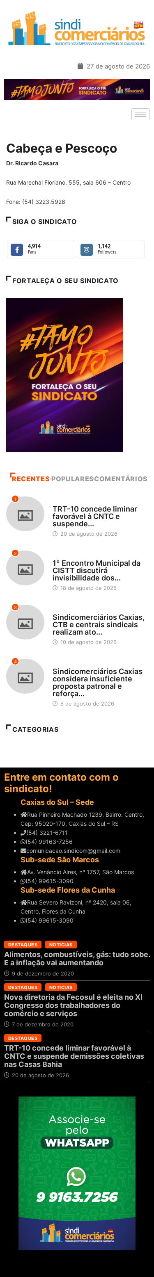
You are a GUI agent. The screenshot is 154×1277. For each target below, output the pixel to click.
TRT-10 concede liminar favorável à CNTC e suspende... (95, 516)
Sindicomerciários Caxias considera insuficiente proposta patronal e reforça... (98, 682)
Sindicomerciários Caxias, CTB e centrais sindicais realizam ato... (99, 624)
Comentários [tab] (121, 479)
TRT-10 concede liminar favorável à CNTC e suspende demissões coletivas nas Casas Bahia (74, 1056)
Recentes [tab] (31, 479)
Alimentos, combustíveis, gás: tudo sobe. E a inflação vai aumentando (77, 958)
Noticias (61, 945)
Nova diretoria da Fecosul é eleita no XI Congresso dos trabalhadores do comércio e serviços (73, 1005)
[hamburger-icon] (140, 114)
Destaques (67, 501)
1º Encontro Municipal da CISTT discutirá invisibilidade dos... (96, 570)
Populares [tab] (72, 479)
